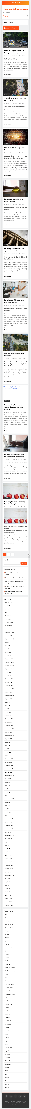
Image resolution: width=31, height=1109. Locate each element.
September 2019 (9, 835)
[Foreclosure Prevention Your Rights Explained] (15, 188)
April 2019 (7, 852)
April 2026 (8, 616)
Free (6, 978)
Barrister (7, 931)
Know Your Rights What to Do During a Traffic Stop (14, 51)
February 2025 (9, 659)
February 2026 (9, 622)
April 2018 (7, 892)
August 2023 (8, 699)
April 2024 (8, 672)
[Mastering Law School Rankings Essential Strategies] (15, 491)
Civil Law (7, 941)
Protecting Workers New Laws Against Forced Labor (14, 249)
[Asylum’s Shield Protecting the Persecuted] (15, 342)
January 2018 (8, 902)
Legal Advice (8, 1047)
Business (7, 938)
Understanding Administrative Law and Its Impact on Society (14, 455)
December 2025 (9, 629)
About (6, 914)
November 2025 (9, 632)
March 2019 (8, 855)
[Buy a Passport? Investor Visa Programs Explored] (15, 289)
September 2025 (9, 639)
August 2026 (8, 602)
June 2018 (7, 885)
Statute (6, 1074)
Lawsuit (7, 1027)
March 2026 (8, 619)
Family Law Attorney (10, 968)
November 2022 (9, 729)
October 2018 (8, 872)
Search (6, 560)
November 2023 (9, 689)
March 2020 (8, 815)
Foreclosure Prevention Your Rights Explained (13, 200)
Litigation (7, 1054)
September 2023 (9, 695)
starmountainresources (15, 9)
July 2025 (7, 642)
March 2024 (8, 676)
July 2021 (7, 782)
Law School (8, 1021)
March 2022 (8, 755)
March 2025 (8, 656)
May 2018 (7, 889)
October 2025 (8, 636)
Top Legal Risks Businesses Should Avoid (15, 578)
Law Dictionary (8, 1001)
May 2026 (7, 612)
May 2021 (7, 789)
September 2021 (9, 775)
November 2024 (9, 666)
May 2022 (7, 749)
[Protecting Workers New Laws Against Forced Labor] (15, 238)
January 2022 (8, 762)
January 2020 (8, 822)
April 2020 (8, 812)
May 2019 (7, 849)
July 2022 (7, 742)
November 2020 (9, 799)
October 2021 (8, 772)
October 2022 (8, 732)
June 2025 (7, 646)
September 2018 (9, 875)
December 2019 (9, 825)
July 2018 (7, 882)
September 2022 (9, 735)
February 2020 (9, 819)
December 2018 (9, 865)
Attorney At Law (9, 924)
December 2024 (9, 662)
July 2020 (7, 802)
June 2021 (7, 785)
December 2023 (9, 685)
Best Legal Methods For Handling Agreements (13, 592)
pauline (7, 55)
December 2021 (9, 765)
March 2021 (8, 795)
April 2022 (8, 752)
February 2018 (8, 899)
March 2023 (8, 715)
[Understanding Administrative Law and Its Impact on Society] (15, 443)
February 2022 (9, 759)
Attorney (6, 46)
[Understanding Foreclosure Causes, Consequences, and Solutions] (15, 394)
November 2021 (9, 769)
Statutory (7, 1084)
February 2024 (9, 679)
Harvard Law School (10, 991)
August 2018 (8, 879)
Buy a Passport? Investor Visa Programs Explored (14, 301)
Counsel (7, 954)
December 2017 (9, 905)
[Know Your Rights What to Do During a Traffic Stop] (15, 40)
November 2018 (9, 869)
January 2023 (8, 722)
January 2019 (8, 862)
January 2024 (8, 682)
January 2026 (8, 626)
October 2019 (8, 832)
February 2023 (9, 719)
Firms (6, 974)
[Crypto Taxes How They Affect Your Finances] (15, 137)
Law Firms (7, 1014)
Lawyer (7, 1034)
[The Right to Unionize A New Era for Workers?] (15, 87)
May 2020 (7, 809)
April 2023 (8, 712)
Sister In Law (8, 1061)
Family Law (7, 961)
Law (6, 998)
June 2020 (7, 805)
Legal (6, 1041)
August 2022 (8, 739)
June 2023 (7, 705)
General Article (9, 988)
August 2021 (8, 779)
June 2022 (7, 745)
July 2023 (7, 702)
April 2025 (8, 652)
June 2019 (7, 845)
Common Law (8, 948)
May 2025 (7, 649)
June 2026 (7, 609)
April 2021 (7, 792)
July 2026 (7, 606)
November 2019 (9, 829)
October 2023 (8, 692)
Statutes (7, 1077)
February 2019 (8, 859)
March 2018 (8, 895)
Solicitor (7, 1067)
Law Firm (7, 1007)
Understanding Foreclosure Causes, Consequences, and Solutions (13, 407)
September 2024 (9, 669)
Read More (7, 74)
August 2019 (8, 839)
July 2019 (7, 842)
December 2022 (9, 725)
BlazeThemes (15, 1105)
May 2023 (7, 709)
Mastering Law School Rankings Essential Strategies (14, 503)
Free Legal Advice (9, 981)
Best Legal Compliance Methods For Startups (14, 573)
